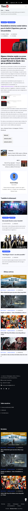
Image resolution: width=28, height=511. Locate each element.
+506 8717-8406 (6, 382)
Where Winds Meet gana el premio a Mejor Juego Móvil (13, 292)
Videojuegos (15, 504)
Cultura (19, 505)
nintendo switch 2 (8, 141)
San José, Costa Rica (7, 380)
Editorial (4, 410)
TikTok (20, 128)
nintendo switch (7, 138)
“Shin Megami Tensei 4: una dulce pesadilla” (13, 254)
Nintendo (6, 135)
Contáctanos (5, 413)
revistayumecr (7, 223)
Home (2, 10)
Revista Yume (8, 128)
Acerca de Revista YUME (8, 407)
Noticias (7, 10)
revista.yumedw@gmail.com (8, 385)
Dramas (22, 504)
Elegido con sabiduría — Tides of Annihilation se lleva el (13, 312)
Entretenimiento (11, 505)
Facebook (3, 130)
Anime (9, 504)
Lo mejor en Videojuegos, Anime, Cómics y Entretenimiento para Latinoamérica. (10, 376)
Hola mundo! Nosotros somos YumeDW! (12, 221)
